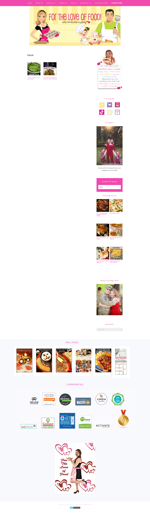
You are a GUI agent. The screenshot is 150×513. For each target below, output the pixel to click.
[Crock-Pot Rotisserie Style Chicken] (103, 236)
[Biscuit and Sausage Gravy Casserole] (116, 236)
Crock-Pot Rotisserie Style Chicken (103, 238)
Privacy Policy (87, 504)
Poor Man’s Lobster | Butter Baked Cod (103, 261)
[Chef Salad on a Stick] (116, 211)
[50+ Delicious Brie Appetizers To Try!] (83, 374)
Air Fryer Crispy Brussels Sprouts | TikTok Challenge (50, 78)
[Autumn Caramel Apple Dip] (64, 374)
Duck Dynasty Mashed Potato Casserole (115, 261)
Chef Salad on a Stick (115, 213)
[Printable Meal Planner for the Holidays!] (120, 376)
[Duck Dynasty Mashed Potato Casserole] (116, 259)
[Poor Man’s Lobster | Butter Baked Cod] (103, 259)
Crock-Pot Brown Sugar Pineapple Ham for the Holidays (102, 215)
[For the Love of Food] (75, 46)
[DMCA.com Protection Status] (75, 509)
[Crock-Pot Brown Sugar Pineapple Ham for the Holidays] (103, 211)
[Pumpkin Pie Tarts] (24, 374)
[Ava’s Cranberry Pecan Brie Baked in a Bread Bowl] (103, 374)
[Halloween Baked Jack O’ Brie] (44, 374)
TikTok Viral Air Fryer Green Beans (33, 78)
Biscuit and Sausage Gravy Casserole (116, 238)
